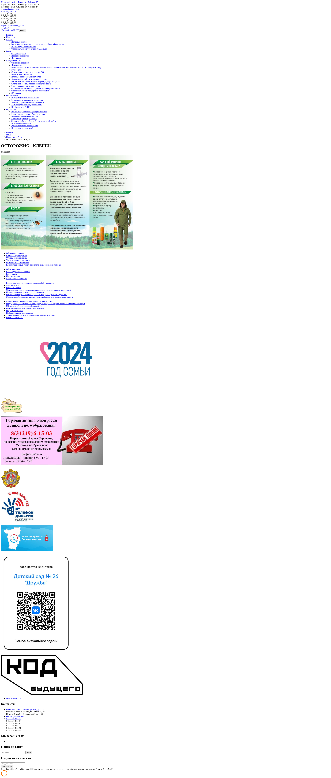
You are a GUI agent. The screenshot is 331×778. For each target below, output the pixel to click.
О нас (8, 51)
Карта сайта (11, 274)
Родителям (11, 109)
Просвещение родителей (22, 128)
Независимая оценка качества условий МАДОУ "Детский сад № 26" (36, 294)
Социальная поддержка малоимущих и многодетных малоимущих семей (38, 290)
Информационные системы (23, 46)
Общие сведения (18, 53)
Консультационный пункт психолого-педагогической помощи (33, 265)
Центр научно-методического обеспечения (25, 308)
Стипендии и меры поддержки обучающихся (31, 84)
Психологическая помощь (17, 262)
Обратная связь (13, 269)
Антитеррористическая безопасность (27, 102)
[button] (19, 2)
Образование (17, 93)
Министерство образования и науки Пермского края (29, 301)
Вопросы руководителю (16, 255)
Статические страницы (16, 278)
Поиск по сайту (13, 276)
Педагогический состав (21, 74)
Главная (9, 35)
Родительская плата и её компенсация (28, 114)
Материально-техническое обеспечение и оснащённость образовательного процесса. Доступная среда (56, 67)
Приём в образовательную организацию (29, 112)
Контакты (10, 37)
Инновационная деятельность (24, 116)
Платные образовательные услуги (26, 77)
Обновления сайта (14, 698)
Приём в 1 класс (13, 287)
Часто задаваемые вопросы (18, 260)
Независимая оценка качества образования (25, 292)
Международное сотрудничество (25, 86)
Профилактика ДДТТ (20, 107)
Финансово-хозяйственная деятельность (29, 79)
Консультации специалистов (24, 119)
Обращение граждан (15, 253)
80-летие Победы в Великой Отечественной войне (33, 121)
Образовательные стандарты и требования (30, 91)
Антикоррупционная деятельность (26, 105)
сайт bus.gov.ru (12, 285)
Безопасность (12, 95)
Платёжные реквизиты (21, 123)
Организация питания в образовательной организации (35, 88)
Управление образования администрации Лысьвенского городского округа (39, 297)
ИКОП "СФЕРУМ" (14, 318)
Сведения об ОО (13, 60)
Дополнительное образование (24, 126)
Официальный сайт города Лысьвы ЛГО (24, 306)
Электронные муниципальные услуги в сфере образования (37, 44)
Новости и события (20, 56)
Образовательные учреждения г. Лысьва (29, 49)
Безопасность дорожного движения (27, 100)
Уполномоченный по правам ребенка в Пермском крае (30, 315)
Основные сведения (20, 63)
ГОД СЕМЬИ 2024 (14, 311)
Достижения (16, 58)
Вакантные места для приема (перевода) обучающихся (30, 283)
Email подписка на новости (18, 271)
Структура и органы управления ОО (27, 72)
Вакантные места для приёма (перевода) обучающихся (35, 81)
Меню (22, 30)
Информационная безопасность (25, 98)
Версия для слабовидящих (12, 25)
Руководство (16, 70)
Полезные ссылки (19, 42)
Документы (16, 65)
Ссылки (9, 39)
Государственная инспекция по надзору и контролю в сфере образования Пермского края (45, 304)
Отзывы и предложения (16, 258)
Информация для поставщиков (19, 313)
